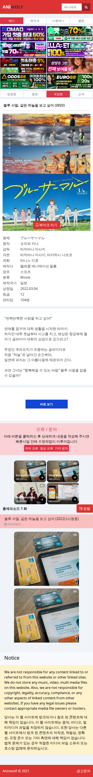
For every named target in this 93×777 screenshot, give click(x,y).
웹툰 (81, 21)
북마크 (34, 21)
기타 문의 (61, 448)
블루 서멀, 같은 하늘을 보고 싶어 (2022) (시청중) (41, 518)
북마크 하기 (47, 225)
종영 (35, 94)
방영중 (11, 94)
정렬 (86, 508)
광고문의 (83, 771)
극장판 (58, 94)
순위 (81, 94)
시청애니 (58, 21)
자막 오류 (31, 448)
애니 (12, 21)
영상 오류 (46, 448)
